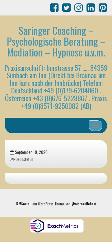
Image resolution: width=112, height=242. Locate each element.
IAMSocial (23, 203)
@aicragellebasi (84, 203)
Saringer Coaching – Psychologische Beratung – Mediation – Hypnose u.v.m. (56, 41)
